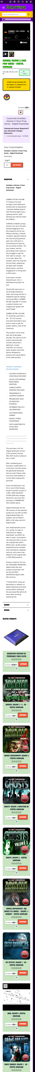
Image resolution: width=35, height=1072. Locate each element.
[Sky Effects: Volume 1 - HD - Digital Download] (16, 946)
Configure (23, 664)
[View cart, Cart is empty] (31, 2)
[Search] (29, 14)
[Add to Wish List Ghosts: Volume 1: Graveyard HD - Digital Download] (16, 821)
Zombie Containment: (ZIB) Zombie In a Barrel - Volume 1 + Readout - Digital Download (16, 911)
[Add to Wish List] (20, 112)
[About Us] (10, 2)
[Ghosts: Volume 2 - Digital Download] (16, 841)
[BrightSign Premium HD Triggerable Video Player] (16, 637)
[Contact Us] (19, 2)
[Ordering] (15, 2)
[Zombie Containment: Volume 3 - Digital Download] (16, 739)
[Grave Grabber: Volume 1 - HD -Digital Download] (16, 1048)
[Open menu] (3, 7)
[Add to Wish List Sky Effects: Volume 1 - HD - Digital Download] (16, 977)
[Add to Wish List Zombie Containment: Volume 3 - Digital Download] (16, 770)
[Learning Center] (23, 2)
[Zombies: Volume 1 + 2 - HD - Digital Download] (16, 688)
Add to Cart (17, 165)
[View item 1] (5, 54)
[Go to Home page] (16, 7)
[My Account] (27, 2)
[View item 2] (11, 54)
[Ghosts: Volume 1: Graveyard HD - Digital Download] (16, 790)
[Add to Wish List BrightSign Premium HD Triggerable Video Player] (16, 668)
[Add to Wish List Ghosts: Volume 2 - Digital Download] (16, 872)
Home (4, 19)
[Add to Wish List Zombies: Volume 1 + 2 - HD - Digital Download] (16, 719)
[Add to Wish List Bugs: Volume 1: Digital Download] (16, 1028)
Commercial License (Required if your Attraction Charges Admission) (16, 130)
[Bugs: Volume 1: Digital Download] (16, 997)
